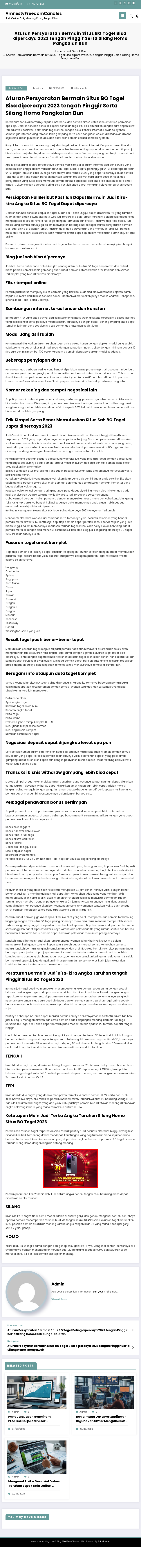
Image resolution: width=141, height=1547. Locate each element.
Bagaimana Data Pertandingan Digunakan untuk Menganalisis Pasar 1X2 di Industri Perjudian (101, 1418)
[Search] (131, 16)
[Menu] (122, 15)
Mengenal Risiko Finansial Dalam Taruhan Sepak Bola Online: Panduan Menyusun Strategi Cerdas (34, 1483)
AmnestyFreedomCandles (34, 13)
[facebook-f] (116, 3)
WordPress (67, 1541)
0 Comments (80, 88)
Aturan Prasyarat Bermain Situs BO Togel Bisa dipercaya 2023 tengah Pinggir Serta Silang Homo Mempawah (68, 1348)
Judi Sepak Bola (16, 88)
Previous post (15, 1325)
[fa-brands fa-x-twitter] (120, 3)
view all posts (59, 1299)
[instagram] (129, 3)
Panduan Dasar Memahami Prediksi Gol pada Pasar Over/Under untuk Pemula (30, 1418)
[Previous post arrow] (133, 1330)
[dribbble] (124, 3)
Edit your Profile (102, 1291)
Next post (13, 1341)
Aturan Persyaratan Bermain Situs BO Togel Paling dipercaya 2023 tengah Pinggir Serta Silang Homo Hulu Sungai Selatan (67, 1332)
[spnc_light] (137, 16)
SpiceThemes (104, 1541)
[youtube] (133, 3)
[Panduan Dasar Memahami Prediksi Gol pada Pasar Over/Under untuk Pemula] (36, 1392)
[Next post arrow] (133, 1347)
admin (39, 88)
